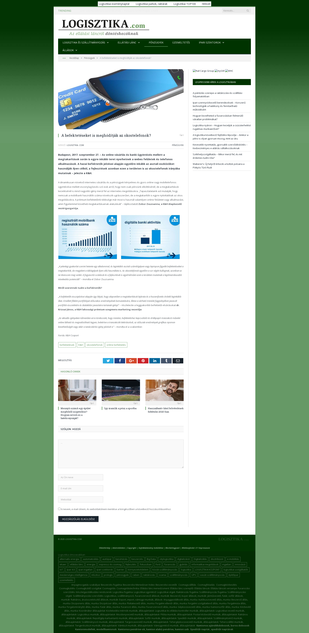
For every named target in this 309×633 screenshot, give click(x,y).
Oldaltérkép (104, 547)
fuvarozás (169, 564)
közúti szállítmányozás (164, 569)
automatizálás (91, 559)
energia (91, 564)
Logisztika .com (75, 145)
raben (136, 575)
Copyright (131, 547)
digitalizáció (183, 559)
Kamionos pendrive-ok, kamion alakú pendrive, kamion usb (153, 629)
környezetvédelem (138, 569)
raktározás (149, 575)
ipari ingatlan (86, 569)
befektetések (67, 344)
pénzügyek (123, 575)
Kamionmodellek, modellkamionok (96, 629)
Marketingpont (172, 547)
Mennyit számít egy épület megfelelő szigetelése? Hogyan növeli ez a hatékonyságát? (75, 413)
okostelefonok (95, 344)
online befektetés (116, 344)
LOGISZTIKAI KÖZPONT (207, 569)
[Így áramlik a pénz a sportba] (121, 392)
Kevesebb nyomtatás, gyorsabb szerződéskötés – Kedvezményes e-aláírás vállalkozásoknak (220, 146)
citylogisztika (166, 559)
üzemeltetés (66, 580)
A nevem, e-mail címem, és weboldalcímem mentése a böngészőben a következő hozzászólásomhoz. (116, 509)
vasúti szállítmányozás (212, 575)
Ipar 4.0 (71, 569)
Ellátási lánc (127, 42)
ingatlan (226, 564)
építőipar (233, 575)
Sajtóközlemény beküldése (151, 547)
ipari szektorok (105, 569)
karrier (120, 569)
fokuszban (146, 564)
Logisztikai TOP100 (184, 4)
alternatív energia (69, 559)
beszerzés (137, 559)
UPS (194, 575)
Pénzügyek (156, 42)
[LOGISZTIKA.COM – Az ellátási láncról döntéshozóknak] (103, 26)
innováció (240, 564)
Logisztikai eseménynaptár (114, 4)
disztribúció (217, 559)
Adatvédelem (118, 547)
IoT (61, 569)
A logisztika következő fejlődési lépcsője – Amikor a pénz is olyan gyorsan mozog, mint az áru (220, 136)
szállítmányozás (179, 575)
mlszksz (95, 575)
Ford (158, 564)
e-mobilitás (233, 559)
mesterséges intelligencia (73, 575)
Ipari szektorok (210, 42)
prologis (108, 575)
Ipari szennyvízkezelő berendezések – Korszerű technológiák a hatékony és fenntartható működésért (121, 10)
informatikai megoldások (205, 564)
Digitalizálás (200, 559)
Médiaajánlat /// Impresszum (196, 547)
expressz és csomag (110, 564)
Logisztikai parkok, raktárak (151, 4)
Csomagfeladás (206, 584)
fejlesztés (130, 564)
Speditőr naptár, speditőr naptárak (211, 629)
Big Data (151, 559)
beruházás (121, 559)
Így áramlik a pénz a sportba (120, 408)
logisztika (186, 569)
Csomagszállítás (187, 584)
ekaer (63, 564)
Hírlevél (206, 4)
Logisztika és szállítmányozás (84, 42)
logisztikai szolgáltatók (236, 569)
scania (162, 575)
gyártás (183, 564)
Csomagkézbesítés (226, 584)
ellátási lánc (76, 564)
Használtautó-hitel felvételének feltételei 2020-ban (166, 410)
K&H (80, 344)
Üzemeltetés (181, 42)
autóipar (107, 559)
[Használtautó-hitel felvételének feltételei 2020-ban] (164, 392)
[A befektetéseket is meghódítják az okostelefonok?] (121, 99)
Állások (68, 50)
